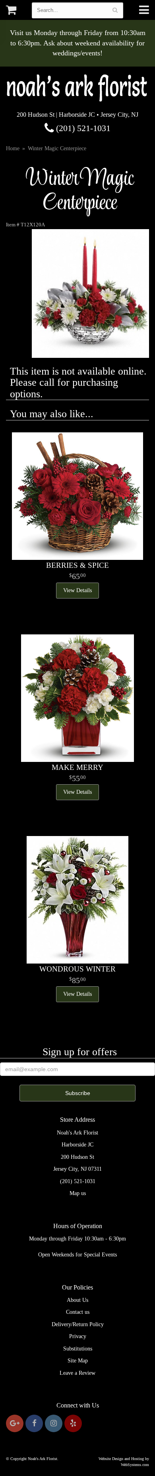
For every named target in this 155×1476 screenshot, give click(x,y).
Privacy (77, 1336)
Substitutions (77, 1349)
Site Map (78, 1361)
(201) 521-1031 (82, 128)
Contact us (77, 1312)
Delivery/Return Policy (78, 1324)
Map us (78, 1193)
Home (12, 148)
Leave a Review (77, 1373)
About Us (77, 1300)
